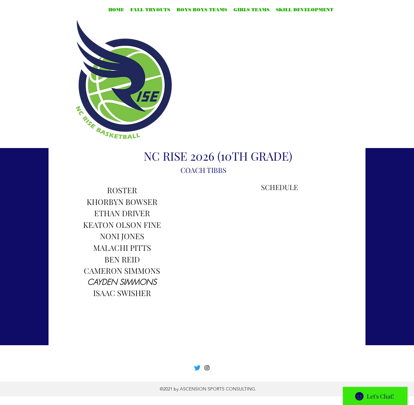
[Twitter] (197, 368)
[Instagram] (207, 368)
